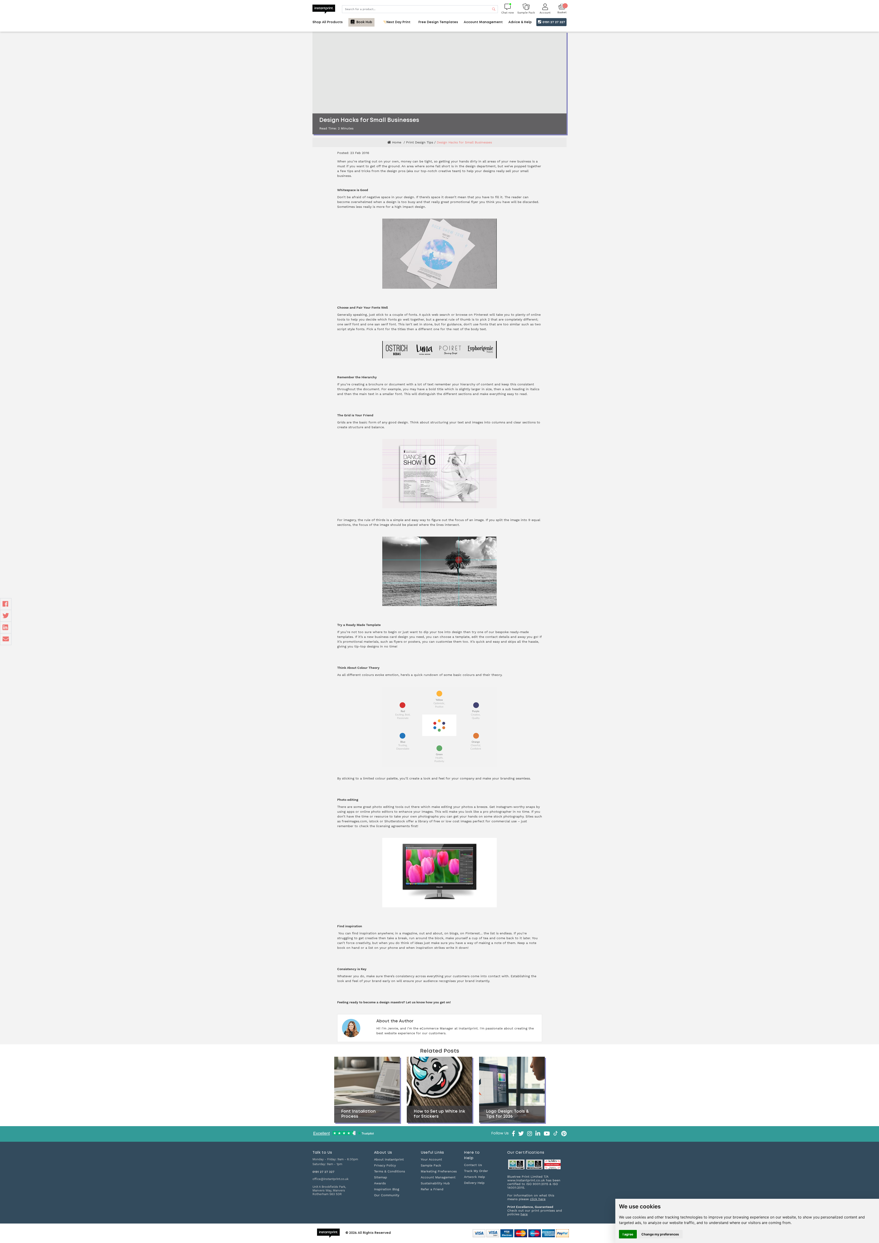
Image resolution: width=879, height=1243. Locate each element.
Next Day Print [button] (397, 22)
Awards (380, 1183)
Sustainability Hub (435, 1183)
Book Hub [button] (363, 22)
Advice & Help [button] (520, 22)
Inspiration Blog (386, 1189)
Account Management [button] (483, 22)
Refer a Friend (432, 1189)
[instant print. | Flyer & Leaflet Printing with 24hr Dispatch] (323, 9)
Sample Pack (431, 1165)
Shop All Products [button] (327, 22)
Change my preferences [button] (660, 1234)
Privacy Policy (385, 1165)
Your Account (431, 1159)
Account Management (438, 1177)
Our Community (386, 1195)
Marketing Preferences (439, 1171)
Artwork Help (474, 1177)
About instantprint (389, 1159)
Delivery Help (474, 1183)
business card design (391, 637)
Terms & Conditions (389, 1171)
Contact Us (473, 1165)
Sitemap (380, 1177)
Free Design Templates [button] (438, 22)
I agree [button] (628, 1234)
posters (414, 641)
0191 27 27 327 (553, 22)
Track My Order (476, 1171)
